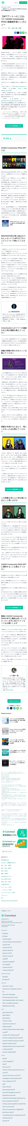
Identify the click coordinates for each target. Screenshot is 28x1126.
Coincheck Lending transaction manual (11, 1037)
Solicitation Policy (6, 1118)
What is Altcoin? (6, 1018)
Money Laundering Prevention (9, 1101)
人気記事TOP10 (5, 884)
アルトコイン (4, 895)
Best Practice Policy (7, 1112)
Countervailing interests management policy (13, 1115)
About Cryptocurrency (7, 1012)
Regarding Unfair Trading (8, 1005)
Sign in (16, 2)
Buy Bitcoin (5, 933)
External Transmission (7, 1089)
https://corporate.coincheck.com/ (7, 782)
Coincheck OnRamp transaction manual (12, 1040)
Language (3, 910)
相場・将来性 (4, 873)
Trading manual (6, 1026)
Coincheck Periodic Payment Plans (11, 942)
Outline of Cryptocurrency (8, 1043)
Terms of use (5, 1067)
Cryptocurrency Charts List (9, 1023)
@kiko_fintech (9, 690)
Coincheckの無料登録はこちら (14, 125)
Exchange (4, 936)
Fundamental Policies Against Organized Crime (13, 1098)
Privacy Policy (5, 1086)
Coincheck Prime (6, 967)
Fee (3, 991)
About (3, 1058)
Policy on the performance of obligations (12, 1109)
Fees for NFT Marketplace (8, 994)
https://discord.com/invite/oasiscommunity (11, 100)
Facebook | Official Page (8, 1052)
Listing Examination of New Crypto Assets (12, 1046)
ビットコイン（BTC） (6, 887)
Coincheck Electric (7, 950)
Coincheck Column (7, 1021)
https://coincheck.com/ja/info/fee (13, 810)
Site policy (4, 1120)
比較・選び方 (4, 871)
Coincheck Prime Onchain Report (9, 900)
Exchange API (5, 979)
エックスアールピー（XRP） (8, 892)
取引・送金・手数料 (6, 865)
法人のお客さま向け (6, 879)
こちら (17, 118)
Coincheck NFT (6, 947)
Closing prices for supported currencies (12, 989)
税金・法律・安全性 (6, 868)
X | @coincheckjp (6, 1049)
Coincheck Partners (7, 970)
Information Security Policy (9, 1095)
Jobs (3, 1064)
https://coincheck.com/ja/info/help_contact (14, 809)
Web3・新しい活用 (16, 28)
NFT (9, 28)
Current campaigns (7, 1061)
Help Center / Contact (7, 986)
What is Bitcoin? (6, 1015)
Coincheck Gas (6, 953)
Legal (3, 1084)
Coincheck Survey (6, 956)
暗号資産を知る (5, 860)
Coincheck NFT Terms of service (10, 1075)
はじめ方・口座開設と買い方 (8, 862)
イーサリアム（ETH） (6, 890)
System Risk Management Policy (10, 1092)
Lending (4, 958)
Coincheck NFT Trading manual (10, 1035)
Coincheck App (6, 939)
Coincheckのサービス (6, 876)
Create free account (14, 701)
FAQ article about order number (10, 997)
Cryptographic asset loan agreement (11, 1078)
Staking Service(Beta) (7, 961)
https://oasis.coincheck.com (19, 86)
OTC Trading (5, 964)
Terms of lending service (8, 1081)
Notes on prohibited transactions (10, 1003)
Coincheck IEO (6, 944)
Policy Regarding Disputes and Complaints (12, 1000)
